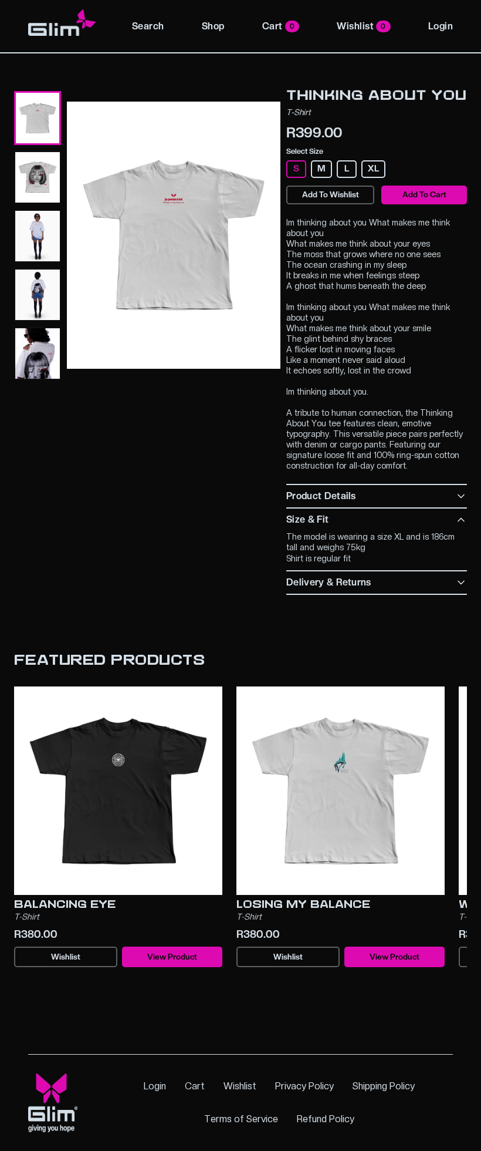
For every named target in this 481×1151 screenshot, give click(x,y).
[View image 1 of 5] (37, 118)
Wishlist (361, 26)
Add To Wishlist (330, 194)
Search (148, 26)
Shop (213, 26)
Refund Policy (325, 1119)
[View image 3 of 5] (37, 236)
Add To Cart (424, 194)
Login (440, 26)
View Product (172, 956)
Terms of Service (241, 1119)
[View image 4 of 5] (37, 294)
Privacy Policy (304, 1086)
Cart (278, 26)
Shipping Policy (384, 1086)
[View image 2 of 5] (37, 177)
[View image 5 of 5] (37, 353)
